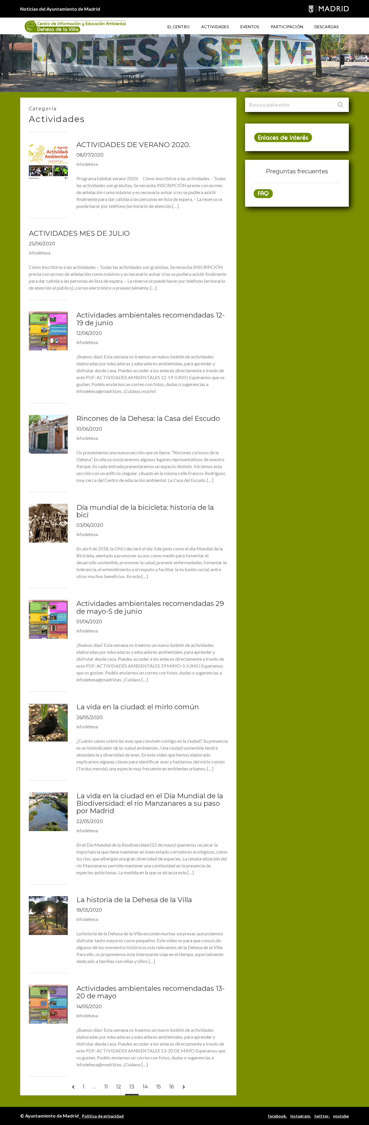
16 (171, 1087)
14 (145, 1087)
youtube (341, 1115)
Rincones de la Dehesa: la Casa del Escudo (148, 418)
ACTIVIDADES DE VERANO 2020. (133, 144)
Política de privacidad (103, 1115)
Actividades (215, 26)
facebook (277, 1115)
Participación (287, 26)
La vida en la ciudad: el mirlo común (137, 707)
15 (158, 1087)
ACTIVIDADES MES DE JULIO (79, 233)
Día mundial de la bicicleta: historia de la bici (145, 511)
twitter (321, 1115)
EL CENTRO (178, 26)
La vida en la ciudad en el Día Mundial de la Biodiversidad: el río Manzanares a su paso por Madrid (149, 803)
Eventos (249, 26)
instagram (300, 1115)
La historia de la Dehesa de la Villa (134, 900)
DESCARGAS (327, 26)
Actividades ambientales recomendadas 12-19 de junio (150, 319)
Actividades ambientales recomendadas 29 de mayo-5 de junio (150, 607)
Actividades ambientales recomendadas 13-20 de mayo (150, 992)
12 (118, 1087)
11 (106, 1087)
